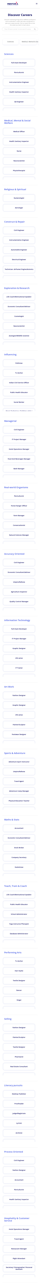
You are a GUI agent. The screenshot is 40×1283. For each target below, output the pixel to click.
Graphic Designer (19, 648)
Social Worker (19, 402)
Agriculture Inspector (19, 592)
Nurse (19, 151)
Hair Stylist (19, 971)
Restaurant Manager (19, 1249)
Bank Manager (19, 469)
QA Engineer (19, 102)
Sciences (10, 42)
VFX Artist (19, 658)
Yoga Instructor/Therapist (19, 924)
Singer (19, 1000)
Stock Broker (19, 848)
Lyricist (19, 1123)
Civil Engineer (19, 230)
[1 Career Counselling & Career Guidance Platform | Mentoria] (14, 4)
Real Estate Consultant (19, 1066)
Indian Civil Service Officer (19, 383)
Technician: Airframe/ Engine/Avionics (19, 269)
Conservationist (19, 525)
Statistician (19, 867)
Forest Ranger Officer (19, 506)
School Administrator (19, 914)
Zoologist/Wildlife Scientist (19, 336)
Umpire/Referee (19, 582)
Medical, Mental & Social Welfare (29, 42)
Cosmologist (19, 316)
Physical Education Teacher (19, 801)
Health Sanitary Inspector (19, 92)
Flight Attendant (19, 1258)
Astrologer (19, 208)
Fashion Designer (19, 695)
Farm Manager (19, 515)
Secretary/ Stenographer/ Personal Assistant (19, 1268)
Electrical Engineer (19, 259)
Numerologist (19, 198)
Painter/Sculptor (19, 725)
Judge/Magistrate (19, 1113)
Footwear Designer (19, 734)
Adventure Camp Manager (19, 791)
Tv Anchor (19, 373)
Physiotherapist (19, 170)
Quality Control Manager (19, 601)
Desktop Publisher (19, 1094)
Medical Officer (19, 131)
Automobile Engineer (19, 250)
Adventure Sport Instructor (19, 762)
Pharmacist (19, 1057)
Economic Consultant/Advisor (19, 306)
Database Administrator (19, 934)
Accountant (19, 828)
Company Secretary (19, 857)
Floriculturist (19, 72)
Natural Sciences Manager (19, 535)
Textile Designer (19, 980)
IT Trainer (19, 668)
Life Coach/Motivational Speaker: (19, 297)
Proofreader (19, 1104)
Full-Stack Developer (19, 63)
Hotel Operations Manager (19, 449)
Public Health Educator (19, 392)
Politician (19, 363)
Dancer (19, 990)
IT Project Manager (19, 439)
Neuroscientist (19, 161)
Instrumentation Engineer (19, 82)
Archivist (19, 1133)
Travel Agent (19, 781)
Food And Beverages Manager (19, 459)
